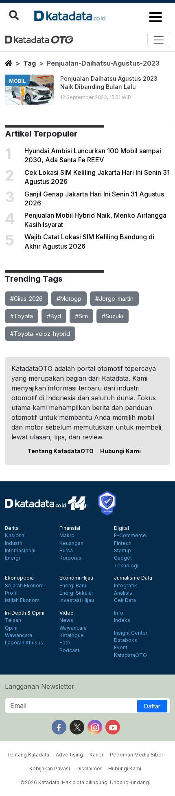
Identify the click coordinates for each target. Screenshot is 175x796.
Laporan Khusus (24, 643)
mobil (17, 81)
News (66, 620)
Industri (13, 543)
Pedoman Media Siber (136, 755)
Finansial (69, 528)
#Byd (54, 316)
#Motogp (69, 298)
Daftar (152, 706)
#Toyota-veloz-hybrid (40, 333)
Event (120, 647)
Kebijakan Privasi (49, 768)
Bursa (66, 550)
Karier (96, 755)
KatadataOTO (130, 655)
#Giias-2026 (26, 298)
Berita (12, 528)
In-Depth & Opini (24, 613)
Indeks (122, 620)
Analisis (123, 593)
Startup (122, 550)
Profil (11, 593)
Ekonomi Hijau (76, 578)
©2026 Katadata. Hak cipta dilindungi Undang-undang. (85, 782)
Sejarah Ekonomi (25, 586)
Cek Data (125, 600)
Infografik (125, 586)
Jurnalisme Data (133, 578)
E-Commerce (130, 535)
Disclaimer (89, 768)
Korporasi (71, 558)
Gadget (123, 558)
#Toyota (21, 316)
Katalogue (71, 635)
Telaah (13, 620)
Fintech (122, 543)
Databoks (125, 640)
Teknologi (126, 566)
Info (118, 613)
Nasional (15, 535)
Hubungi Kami (120, 451)
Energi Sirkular (76, 593)
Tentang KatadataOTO (61, 451)
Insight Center (130, 633)
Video (66, 613)
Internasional (20, 550)
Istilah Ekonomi (23, 600)
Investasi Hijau (76, 600)
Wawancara (18, 635)
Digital (121, 528)
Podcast (69, 650)
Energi (12, 558)
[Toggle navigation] (158, 40)
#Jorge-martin (114, 298)
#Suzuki (112, 316)
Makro (66, 535)
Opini (11, 628)
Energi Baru (72, 586)
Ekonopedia (19, 578)
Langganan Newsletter (39, 686)
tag (29, 63)
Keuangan (71, 543)
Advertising (69, 755)
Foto (64, 643)
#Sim (81, 316)
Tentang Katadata (28, 755)
